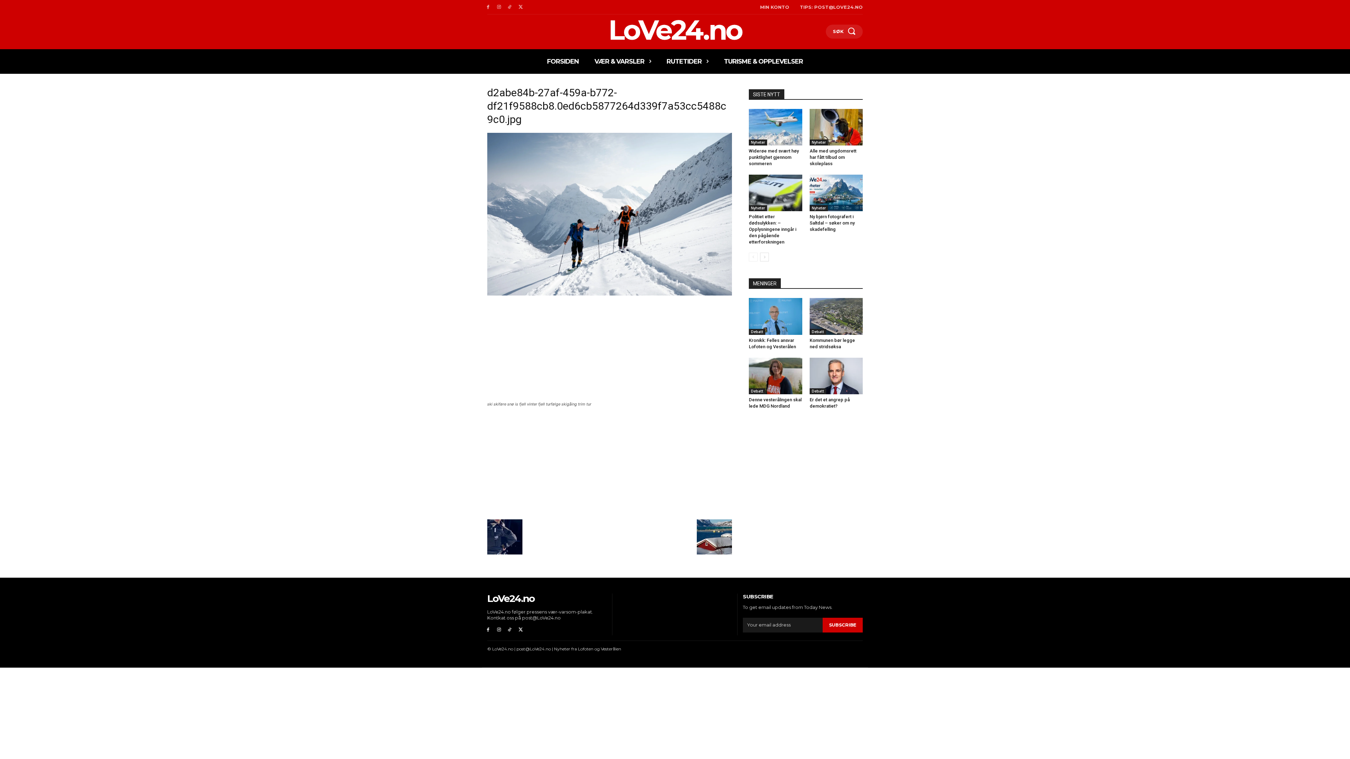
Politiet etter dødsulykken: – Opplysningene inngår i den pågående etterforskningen (772, 229)
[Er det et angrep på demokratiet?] (836, 376)
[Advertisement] (609, 349)
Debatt (757, 331)
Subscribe (842, 625)
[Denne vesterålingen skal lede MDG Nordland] (775, 376)
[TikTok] (510, 7)
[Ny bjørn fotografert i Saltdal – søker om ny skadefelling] (836, 193)
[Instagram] (499, 7)
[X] (520, 7)
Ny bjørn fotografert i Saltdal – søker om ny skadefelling (832, 223)
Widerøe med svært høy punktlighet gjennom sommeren (774, 157)
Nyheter (758, 142)
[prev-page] (753, 257)
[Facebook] (488, 7)
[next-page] (764, 257)
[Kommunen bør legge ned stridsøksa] (836, 316)
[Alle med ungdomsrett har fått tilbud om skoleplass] (836, 127)
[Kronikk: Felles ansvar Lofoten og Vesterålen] (775, 316)
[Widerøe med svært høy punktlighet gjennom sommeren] (775, 127)
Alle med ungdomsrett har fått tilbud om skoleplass (833, 157)
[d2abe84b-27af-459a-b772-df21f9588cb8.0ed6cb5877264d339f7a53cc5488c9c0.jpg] (609, 294)
